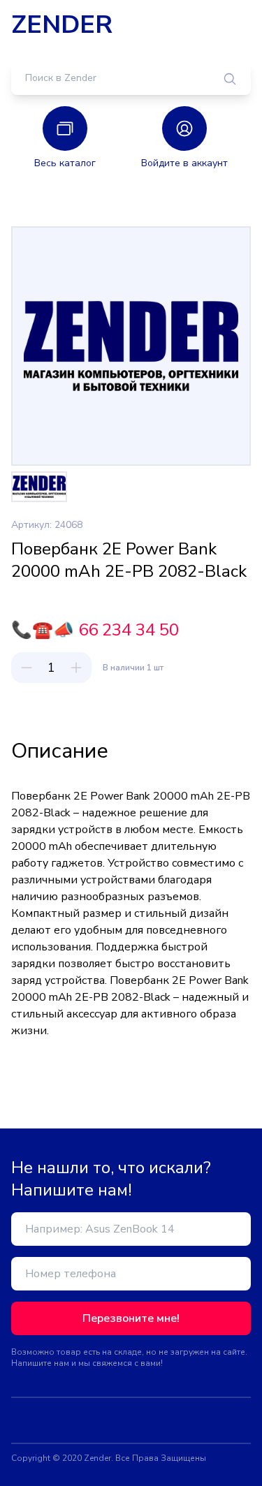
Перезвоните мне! (131, 1318)
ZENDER (61, 25)
